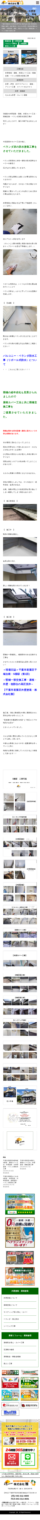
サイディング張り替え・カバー (15, 1312)
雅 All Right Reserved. (23, 1512)
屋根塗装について (10, 1305)
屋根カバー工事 (10, 46)
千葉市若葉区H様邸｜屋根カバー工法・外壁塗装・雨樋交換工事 (27, 1162)
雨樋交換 (8, 41)
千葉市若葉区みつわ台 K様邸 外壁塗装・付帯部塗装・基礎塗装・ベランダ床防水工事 (10, 1179)
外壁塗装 (24, 43)
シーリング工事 (10, 1326)
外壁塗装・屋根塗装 (20, 1291)
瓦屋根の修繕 (9, 1349)
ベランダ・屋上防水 (11, 1319)
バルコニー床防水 (11, 43)
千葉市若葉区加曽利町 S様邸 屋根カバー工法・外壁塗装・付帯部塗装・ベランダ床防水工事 (10, 1165)
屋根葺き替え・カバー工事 (14, 1342)
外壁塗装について (10, 1298)
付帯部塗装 (18, 41)
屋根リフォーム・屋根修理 (20, 1335)
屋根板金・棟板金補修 (12, 1356)
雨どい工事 (8, 1363)
